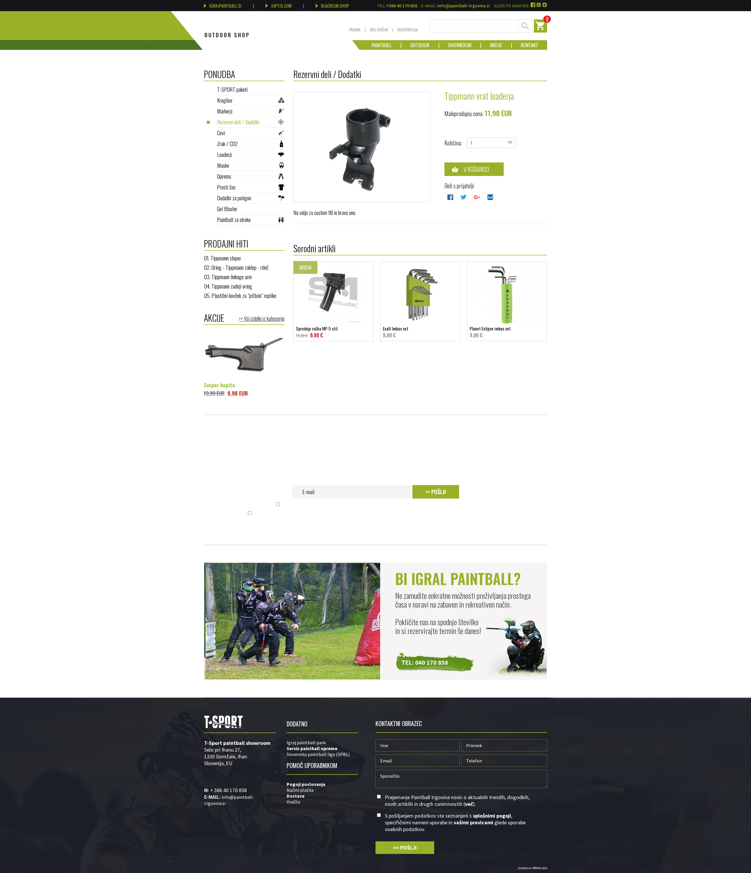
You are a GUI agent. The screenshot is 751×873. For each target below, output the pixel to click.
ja (323, 784)
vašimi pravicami (428, 513)
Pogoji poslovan (304, 784)
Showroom (455, 45)
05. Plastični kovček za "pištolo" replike (240, 295)
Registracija (408, 29)
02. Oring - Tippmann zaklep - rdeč (236, 267)
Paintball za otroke (234, 219)
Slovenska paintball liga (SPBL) (318, 754)
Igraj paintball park (306, 742)
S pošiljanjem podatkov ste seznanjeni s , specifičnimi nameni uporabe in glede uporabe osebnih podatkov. (378, 513)
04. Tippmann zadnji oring (228, 286)
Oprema (224, 176)
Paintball (382, 45)
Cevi (221, 132)
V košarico (476, 169)
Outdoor (415, 45)
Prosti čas (226, 187)
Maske (223, 165)
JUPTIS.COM (281, 5)
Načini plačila (300, 790)
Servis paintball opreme (312, 748)
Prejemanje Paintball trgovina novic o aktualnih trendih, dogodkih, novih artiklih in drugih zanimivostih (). (379, 504)
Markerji (224, 111)
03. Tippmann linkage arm (228, 276)
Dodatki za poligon (234, 198)
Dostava (296, 796)
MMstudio (539, 868)
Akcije (491, 45)
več (470, 504)
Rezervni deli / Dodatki (238, 122)
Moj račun (379, 29)
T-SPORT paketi (232, 89)
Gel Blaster (227, 208)
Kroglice (224, 100)
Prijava (355, 29)
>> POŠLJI (436, 492)
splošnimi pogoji (340, 513)
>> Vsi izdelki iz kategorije (262, 318)
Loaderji (224, 154)
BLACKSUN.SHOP (335, 5)
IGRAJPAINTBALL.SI (225, 5)
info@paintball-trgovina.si (463, 6)
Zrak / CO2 (227, 143)
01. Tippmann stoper (222, 258)
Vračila (293, 802)
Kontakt (525, 45)
